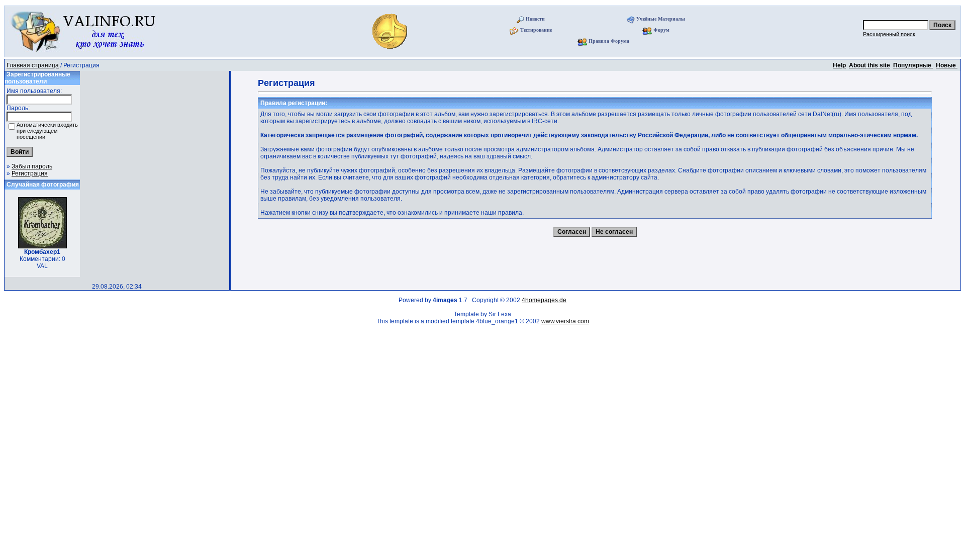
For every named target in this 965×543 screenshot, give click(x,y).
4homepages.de (544, 300)
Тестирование (536, 30)
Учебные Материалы (660, 19)
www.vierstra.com (565, 321)
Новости (535, 19)
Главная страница (33, 65)
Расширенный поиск (889, 34)
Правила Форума (609, 41)
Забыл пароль (32, 166)
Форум (661, 30)
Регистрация (30, 173)
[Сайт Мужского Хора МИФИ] (390, 51)
